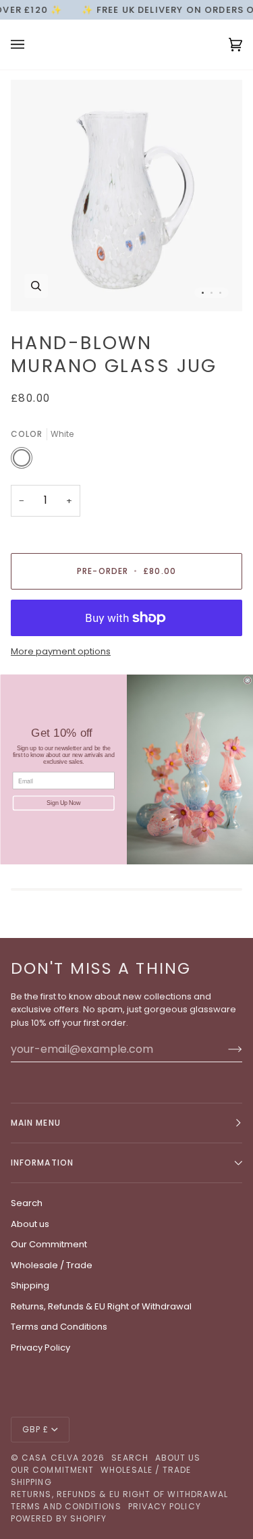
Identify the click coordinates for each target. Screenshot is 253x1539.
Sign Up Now (63, 803)
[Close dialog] (247, 680)
